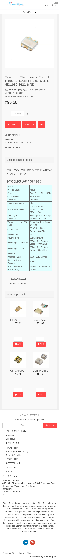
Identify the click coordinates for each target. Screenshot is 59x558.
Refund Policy (12, 448)
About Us (10, 435)
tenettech (16, 135)
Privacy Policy (12, 459)
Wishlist (9, 471)
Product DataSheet (18, 284)
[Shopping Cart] (54, 5)
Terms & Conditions (14, 455)
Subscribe (49, 425)
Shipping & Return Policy (17, 451)
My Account (11, 468)
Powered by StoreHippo (43, 556)
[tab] (40, 4)
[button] (29, 12)
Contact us (10, 439)
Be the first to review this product (19, 97)
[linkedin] (25, 542)
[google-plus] (32, 542)
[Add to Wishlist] (41, 124)
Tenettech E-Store (23, 553)
